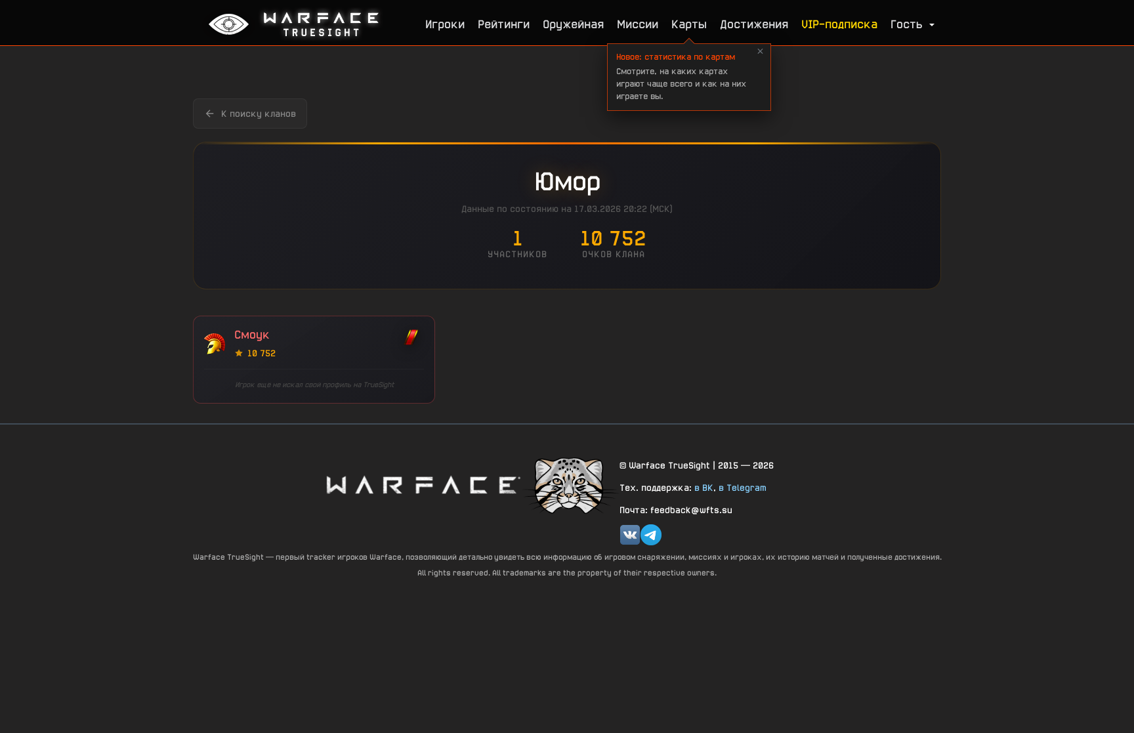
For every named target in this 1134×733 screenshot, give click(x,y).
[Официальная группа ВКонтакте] (630, 534)
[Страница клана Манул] (570, 485)
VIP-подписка (839, 23)
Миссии (637, 23)
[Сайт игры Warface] (422, 485)
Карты (689, 23)
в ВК (703, 487)
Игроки (445, 23)
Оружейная (573, 23)
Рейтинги (504, 23)
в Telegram (742, 487)
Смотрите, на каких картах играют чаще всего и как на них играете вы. (681, 76)
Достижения (754, 23)
